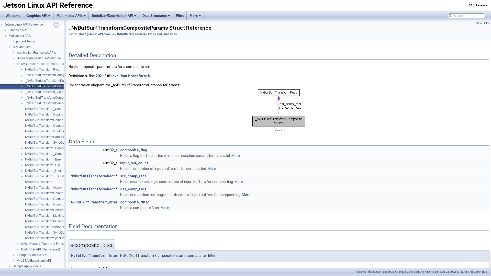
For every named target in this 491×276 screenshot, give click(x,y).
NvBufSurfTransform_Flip (42, 165)
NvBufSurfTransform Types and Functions (50, 64)
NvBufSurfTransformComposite (46, 193)
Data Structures (154, 16)
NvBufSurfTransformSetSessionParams (52, 227)
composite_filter (134, 202)
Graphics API (36, 16)
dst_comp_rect (133, 189)
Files (180, 16)
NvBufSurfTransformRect (42, 69)
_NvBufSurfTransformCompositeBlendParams (57, 97)
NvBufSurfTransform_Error (43, 159)
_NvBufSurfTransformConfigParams (50, 75)
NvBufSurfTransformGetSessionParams (52, 210)
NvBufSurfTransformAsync (43, 187)
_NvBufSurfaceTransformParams (48, 81)
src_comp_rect (133, 176)
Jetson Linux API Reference (24, 24)
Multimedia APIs (70, 16)
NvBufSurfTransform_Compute (46, 154)
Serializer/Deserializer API (112, 16)
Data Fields (483, 23)
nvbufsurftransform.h (131, 76)
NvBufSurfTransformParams (44, 137)
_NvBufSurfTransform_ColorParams (50, 92)
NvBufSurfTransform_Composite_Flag (51, 148)
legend (279, 130)
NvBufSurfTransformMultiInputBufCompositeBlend (60, 215)
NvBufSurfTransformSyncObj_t (46, 142)
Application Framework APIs (36, 52)
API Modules (21, 47)
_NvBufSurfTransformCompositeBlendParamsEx (59, 103)
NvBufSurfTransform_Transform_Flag (51, 176)
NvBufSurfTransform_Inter (43, 170)
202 (99, 76)
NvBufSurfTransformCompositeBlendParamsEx (58, 120)
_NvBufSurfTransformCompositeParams (53, 86)
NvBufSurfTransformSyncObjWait (48, 238)
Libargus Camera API (32, 255)
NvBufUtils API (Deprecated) (40, 249)
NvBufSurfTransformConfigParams (49, 131)
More (194, 16)
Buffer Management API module (39, 58)
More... (236, 156)
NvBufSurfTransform (39, 182)
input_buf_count (134, 163)
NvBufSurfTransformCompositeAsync (51, 199)
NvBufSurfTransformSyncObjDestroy (50, 232)
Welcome (13, 16)
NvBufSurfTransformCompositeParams (52, 126)
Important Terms (24, 41)
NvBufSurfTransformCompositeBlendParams (56, 114)
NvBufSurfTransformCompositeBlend (50, 204)
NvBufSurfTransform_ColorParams (49, 109)
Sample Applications (27, 266)
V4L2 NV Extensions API (34, 260)
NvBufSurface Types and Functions (45, 244)
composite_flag (133, 150)
